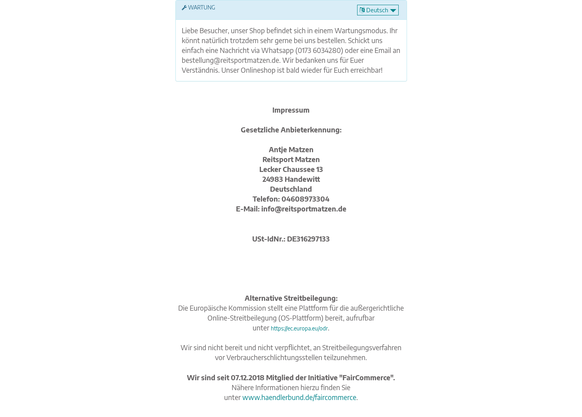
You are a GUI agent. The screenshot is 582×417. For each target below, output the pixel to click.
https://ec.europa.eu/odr (299, 328)
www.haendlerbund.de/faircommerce (299, 397)
